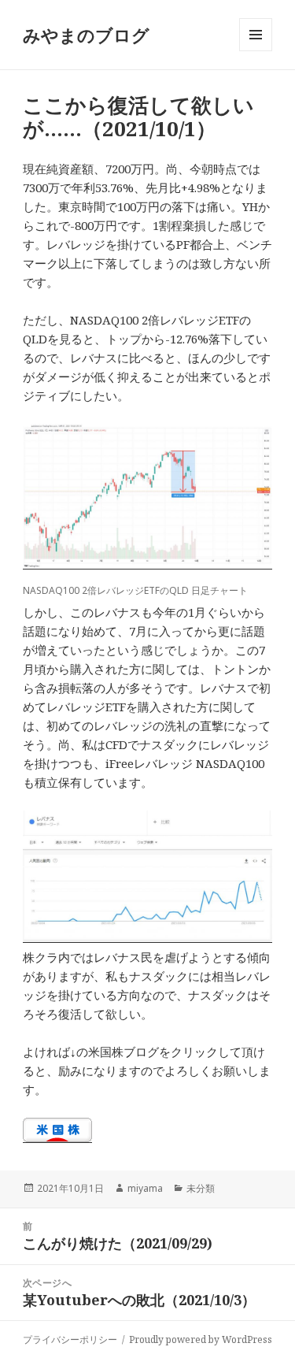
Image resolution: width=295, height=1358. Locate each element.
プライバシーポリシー (70, 1339)
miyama (145, 1188)
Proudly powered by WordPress (200, 1339)
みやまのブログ (86, 34)
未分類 (200, 1188)
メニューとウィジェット (256, 50)
